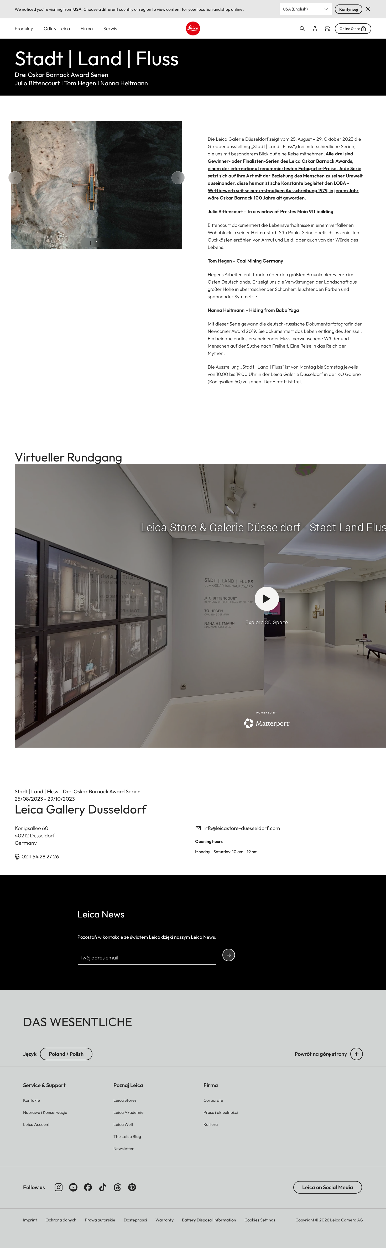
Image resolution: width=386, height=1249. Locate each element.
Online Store (350, 28)
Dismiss (368, 9)
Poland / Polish (66, 1054)
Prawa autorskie (100, 1219)
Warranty (164, 1219)
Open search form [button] (302, 28)
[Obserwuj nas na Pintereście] (132, 1187)
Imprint (30, 1219)
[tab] (90, 243)
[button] (356, 1054)
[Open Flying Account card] (315, 28)
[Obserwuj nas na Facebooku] (88, 1187)
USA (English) (295, 9)
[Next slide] (159, 178)
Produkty (24, 28)
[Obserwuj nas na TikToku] (102, 1187)
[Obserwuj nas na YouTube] (73, 1187)
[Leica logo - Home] (193, 28)
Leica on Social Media (327, 1187)
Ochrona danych (60, 1219)
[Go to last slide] (33, 178)
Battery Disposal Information (209, 1219)
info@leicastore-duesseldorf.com (242, 828)
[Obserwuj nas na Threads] (117, 1187)
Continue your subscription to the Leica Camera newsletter (228, 955)
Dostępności (135, 1219)
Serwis (110, 28)
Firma (87, 28)
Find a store (327, 29)
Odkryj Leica (57, 28)
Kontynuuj (348, 9)
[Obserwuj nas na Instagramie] (58, 1187)
